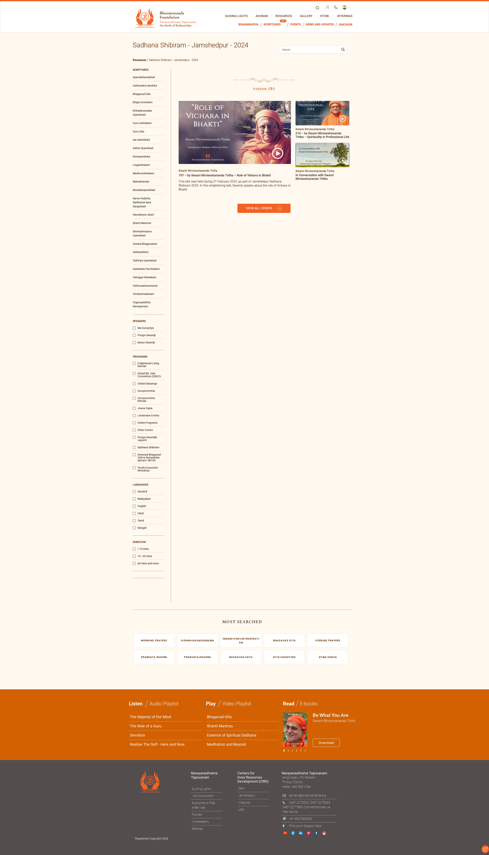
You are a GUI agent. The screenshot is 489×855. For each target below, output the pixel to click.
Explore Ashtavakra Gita (308, 465)
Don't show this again (259, 474)
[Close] (325, 374)
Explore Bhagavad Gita (263, 465)
